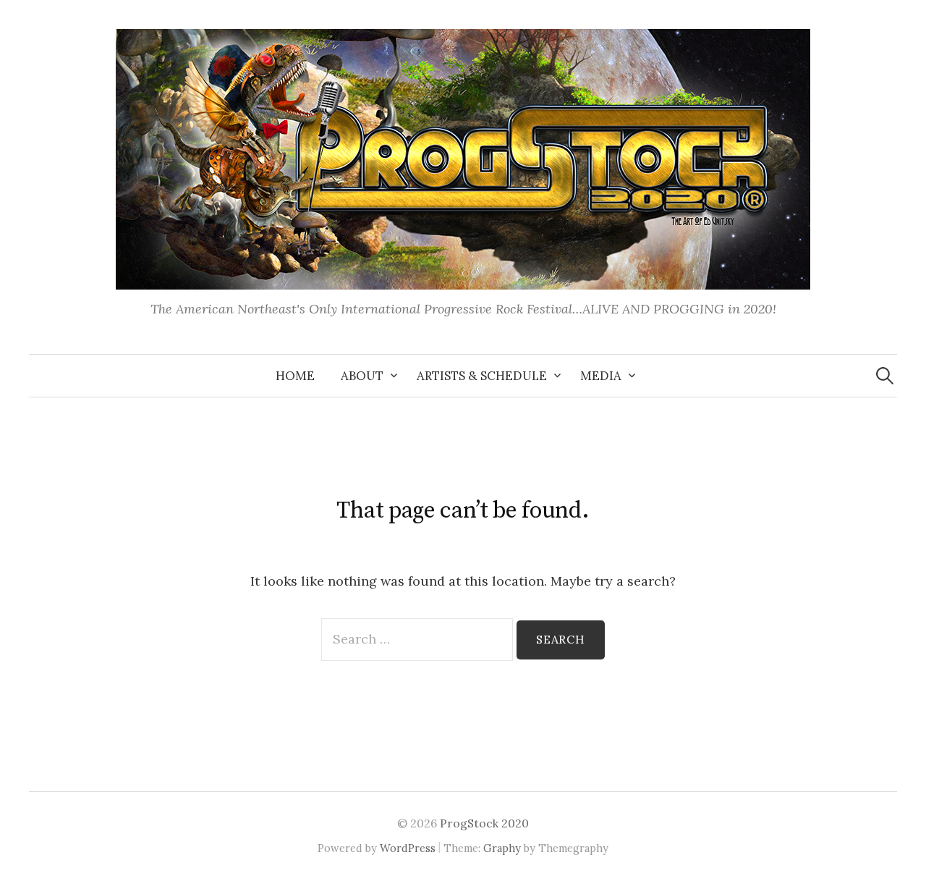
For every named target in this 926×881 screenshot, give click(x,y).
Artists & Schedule (482, 376)
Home (295, 376)
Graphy (502, 848)
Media (600, 376)
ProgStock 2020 (484, 823)
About (362, 376)
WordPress (408, 848)
